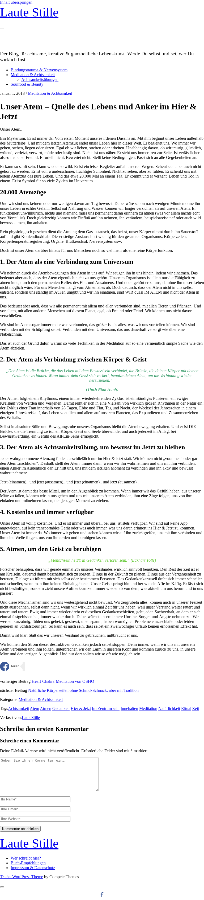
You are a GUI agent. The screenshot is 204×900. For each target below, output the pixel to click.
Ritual (186, 708)
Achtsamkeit (18, 708)
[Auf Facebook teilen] (9, 666)
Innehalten (129, 708)
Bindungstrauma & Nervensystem (39, 70)
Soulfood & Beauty (27, 84)
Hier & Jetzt (81, 708)
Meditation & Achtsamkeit (33, 74)
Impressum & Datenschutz (33, 867)
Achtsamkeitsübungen (39, 79)
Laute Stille (29, 12)
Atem (34, 708)
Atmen (45, 708)
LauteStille (31, 717)
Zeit (195, 708)
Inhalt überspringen (16, 2)
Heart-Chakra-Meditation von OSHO (63, 681)
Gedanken (61, 708)
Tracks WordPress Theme (21, 876)
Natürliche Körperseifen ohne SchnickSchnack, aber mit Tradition (83, 690)
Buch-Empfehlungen (28, 863)
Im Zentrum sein (106, 708)
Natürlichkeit (169, 708)
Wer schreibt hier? (26, 858)
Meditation (148, 708)
